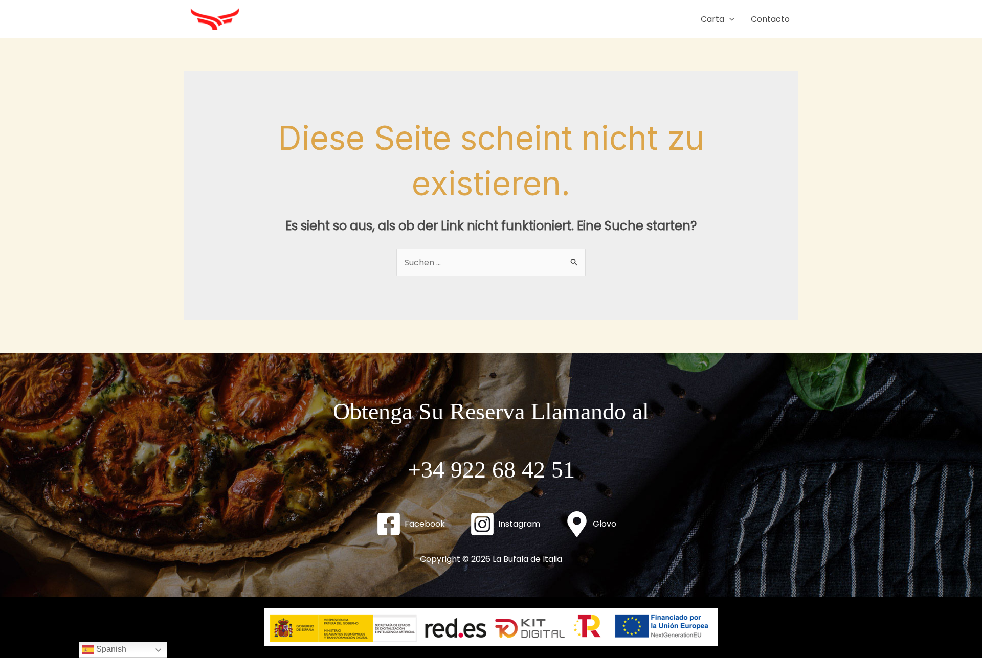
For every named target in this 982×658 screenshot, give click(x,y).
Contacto (770, 19)
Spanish (110, 649)
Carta (712, 19)
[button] (729, 19)
